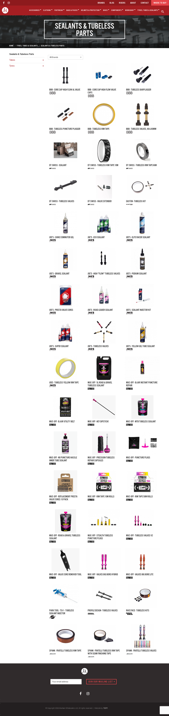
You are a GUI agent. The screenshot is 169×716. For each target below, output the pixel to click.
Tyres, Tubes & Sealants (147, 10)
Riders (122, 3)
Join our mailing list (101, 681)
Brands (101, 3)
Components (116, 10)
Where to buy (160, 3)
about (133, 3)
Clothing (47, 10)
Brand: (51, 53)
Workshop (129, 10)
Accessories (34, 10)
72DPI (105, 708)
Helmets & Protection (90, 10)
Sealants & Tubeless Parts (21, 54)
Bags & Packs (72, 10)
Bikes (105, 10)
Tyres (12, 66)
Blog (112, 3)
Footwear (58, 10)
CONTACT (145, 3)
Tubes (12, 60)
